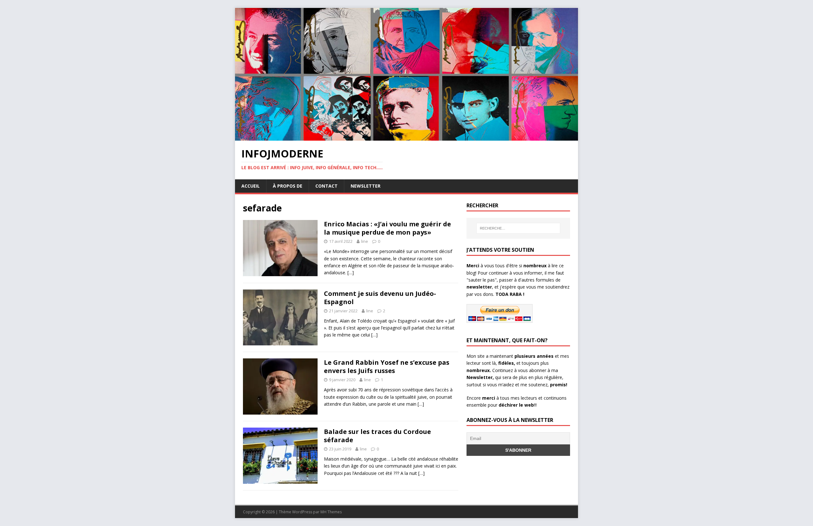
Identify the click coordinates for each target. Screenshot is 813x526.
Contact (326, 186)
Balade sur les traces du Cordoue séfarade (377, 435)
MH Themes (331, 512)
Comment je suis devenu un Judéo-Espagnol (380, 297)
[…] (350, 273)
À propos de (287, 186)
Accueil (250, 186)
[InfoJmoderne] (406, 137)
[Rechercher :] (518, 228)
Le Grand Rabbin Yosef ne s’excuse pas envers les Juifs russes (386, 366)
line (364, 241)
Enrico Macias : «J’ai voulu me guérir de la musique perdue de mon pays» (387, 228)
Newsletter (365, 186)
